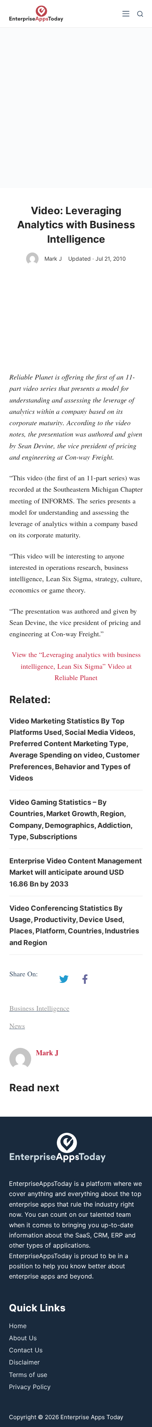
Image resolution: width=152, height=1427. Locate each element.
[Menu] (125, 13)
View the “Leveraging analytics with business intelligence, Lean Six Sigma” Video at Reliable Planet (76, 666)
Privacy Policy (30, 1387)
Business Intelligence (39, 1008)
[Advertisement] (76, 108)
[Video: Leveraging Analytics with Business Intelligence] (64, 979)
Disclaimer (24, 1362)
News (17, 1025)
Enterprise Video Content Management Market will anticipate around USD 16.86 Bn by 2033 (75, 872)
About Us (23, 1338)
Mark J (53, 258)
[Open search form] (140, 14)
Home (18, 1326)
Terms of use (28, 1375)
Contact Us (25, 1350)
